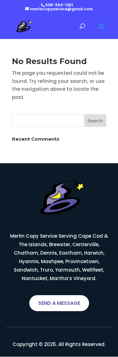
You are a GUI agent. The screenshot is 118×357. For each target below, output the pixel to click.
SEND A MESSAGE (59, 303)
